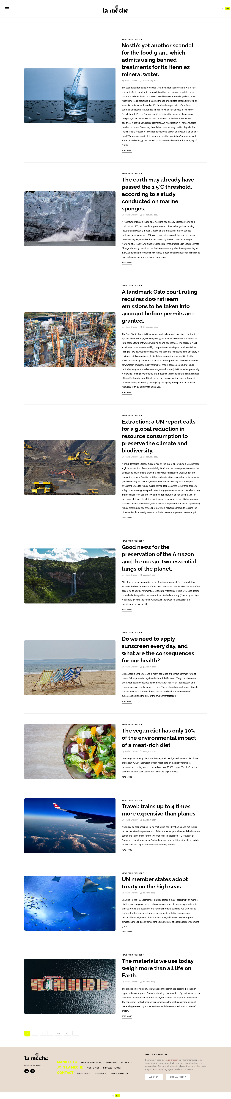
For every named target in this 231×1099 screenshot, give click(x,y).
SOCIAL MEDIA (178, 1077)
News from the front (133, 39)
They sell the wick (112, 1068)
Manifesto (67, 1062)
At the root (126, 1063)
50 (58, 1033)
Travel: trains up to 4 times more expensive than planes (158, 810)
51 (67, 1033)
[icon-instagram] (32, 1071)
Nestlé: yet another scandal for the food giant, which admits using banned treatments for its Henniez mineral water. (157, 59)
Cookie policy (83, 1073)
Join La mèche (70, 1067)
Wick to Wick (93, 1068)
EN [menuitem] (227, 9)
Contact (65, 1073)
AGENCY (154, 1077)
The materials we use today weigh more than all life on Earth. (157, 968)
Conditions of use (119, 1073)
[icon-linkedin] (27, 1071)
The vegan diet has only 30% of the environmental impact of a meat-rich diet (159, 737)
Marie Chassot (131, 80)
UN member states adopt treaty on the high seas (155, 883)
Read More (127, 150)
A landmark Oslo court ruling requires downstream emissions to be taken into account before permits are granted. (159, 306)
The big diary (111, 1063)
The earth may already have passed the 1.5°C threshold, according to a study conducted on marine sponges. (158, 194)
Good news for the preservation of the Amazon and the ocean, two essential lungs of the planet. (159, 558)
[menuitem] (223, 8)
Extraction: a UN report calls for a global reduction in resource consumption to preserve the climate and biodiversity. (158, 436)
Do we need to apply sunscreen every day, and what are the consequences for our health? (158, 650)
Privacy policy (100, 1073)
